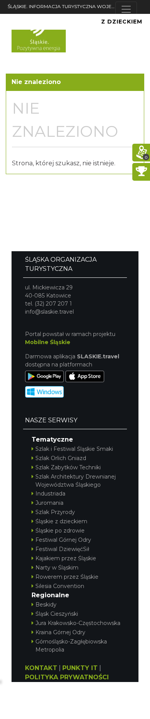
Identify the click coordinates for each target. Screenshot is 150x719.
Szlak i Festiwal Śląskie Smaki (74, 448)
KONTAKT (41, 668)
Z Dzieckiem (121, 21)
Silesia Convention (59, 586)
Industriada (50, 493)
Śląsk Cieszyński (56, 613)
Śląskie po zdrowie (60, 530)
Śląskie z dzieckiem (61, 521)
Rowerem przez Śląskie (66, 576)
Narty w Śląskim (56, 567)
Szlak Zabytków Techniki (68, 467)
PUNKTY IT (80, 668)
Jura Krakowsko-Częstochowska (77, 623)
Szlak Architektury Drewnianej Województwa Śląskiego (75, 480)
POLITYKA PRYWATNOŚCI (67, 677)
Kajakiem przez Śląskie (65, 558)
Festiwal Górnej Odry (63, 539)
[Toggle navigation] (126, 9)
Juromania (49, 502)
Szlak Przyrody (55, 512)
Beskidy (46, 604)
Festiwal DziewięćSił (62, 549)
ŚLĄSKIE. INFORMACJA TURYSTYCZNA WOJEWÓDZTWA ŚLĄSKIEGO (61, 6)
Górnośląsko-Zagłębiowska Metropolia (71, 645)
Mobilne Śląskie (47, 342)
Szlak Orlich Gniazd (60, 458)
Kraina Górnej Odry (60, 632)
